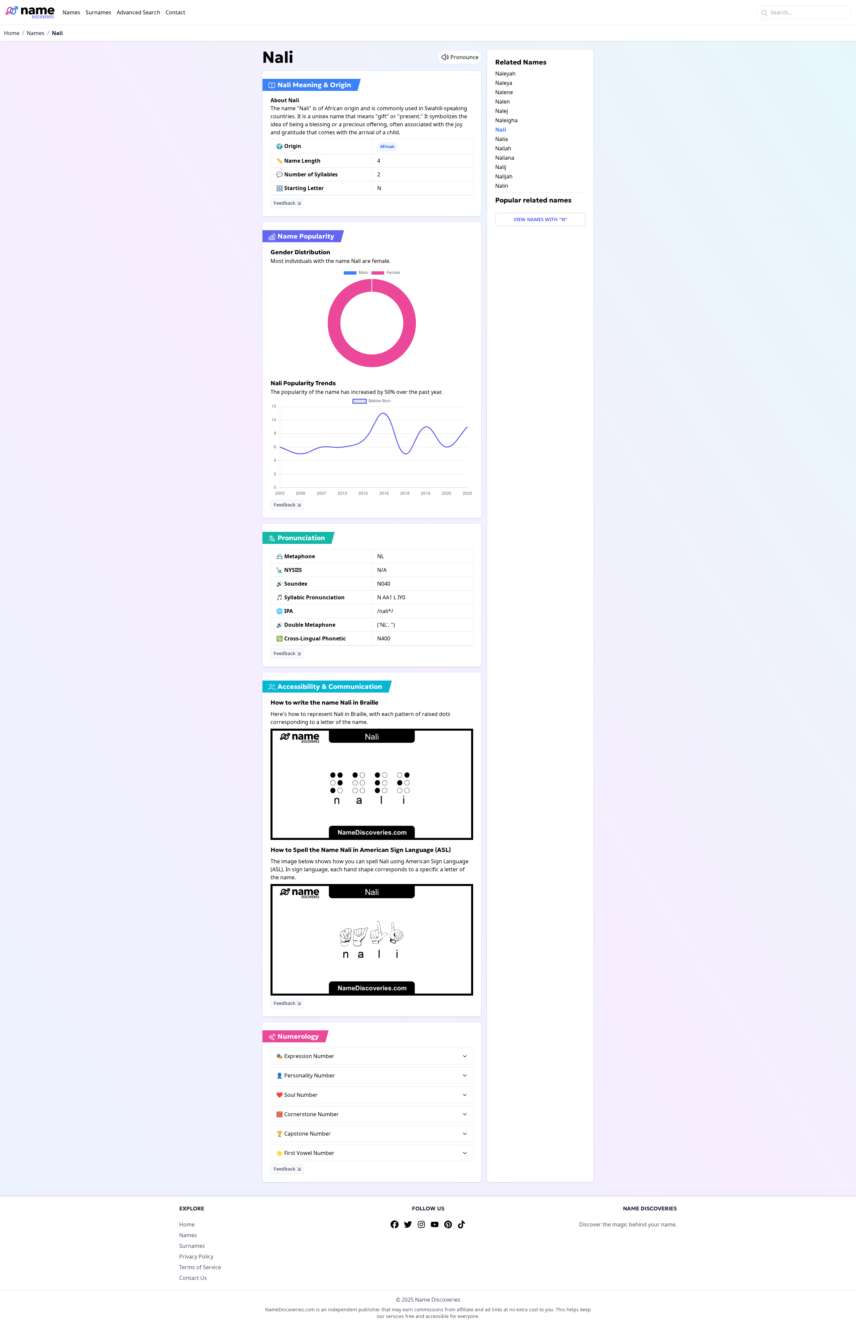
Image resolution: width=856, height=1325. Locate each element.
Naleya (503, 83)
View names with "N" (540, 219)
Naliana (504, 157)
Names (71, 12)
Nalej (501, 111)
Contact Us (193, 1278)
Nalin (501, 185)
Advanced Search (138, 12)
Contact (175, 12)
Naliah (503, 148)
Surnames (98, 12)
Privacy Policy (196, 1256)
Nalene (504, 92)
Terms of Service (200, 1267)
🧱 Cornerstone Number (307, 1114)
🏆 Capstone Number (303, 1133)
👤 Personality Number (305, 1075)
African (387, 146)
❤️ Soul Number (297, 1094)
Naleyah (505, 73)
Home (11, 33)
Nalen (502, 101)
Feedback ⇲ (287, 203)
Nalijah (504, 176)
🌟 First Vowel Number (305, 1153)
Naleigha (506, 120)
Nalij (500, 167)
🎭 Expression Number (305, 1056)
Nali (57, 33)
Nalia (501, 139)
